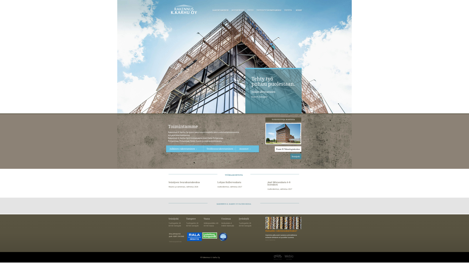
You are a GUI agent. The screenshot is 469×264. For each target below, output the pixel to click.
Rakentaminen (221, 10)
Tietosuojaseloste (175, 242)
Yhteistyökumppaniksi (269, 10)
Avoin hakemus (270, 240)
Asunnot (244, 149)
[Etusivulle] (184, 9)
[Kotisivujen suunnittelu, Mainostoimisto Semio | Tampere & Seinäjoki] (271, 257)
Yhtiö (250, 10)
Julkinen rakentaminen (182, 149)
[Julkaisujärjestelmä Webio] (295, 257)
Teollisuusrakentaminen (220, 149)
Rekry (299, 10)
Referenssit (238, 10)
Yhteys (288, 10)
